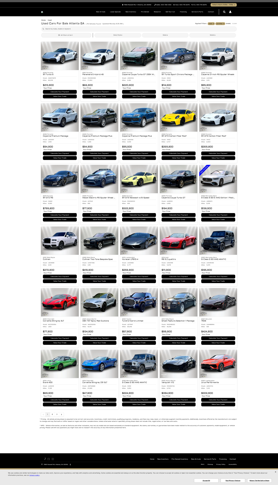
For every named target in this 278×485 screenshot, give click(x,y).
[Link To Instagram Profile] (52, 459)
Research (157, 12)
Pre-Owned (145, 12)
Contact (211, 12)
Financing (183, 12)
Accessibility (233, 464)
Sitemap (210, 464)
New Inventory (131, 12)
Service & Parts (197, 12)
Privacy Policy (220, 464)
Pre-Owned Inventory (180, 459)
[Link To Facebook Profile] (49, 459)
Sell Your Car (170, 12)
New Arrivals (100, 12)
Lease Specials (115, 12)
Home (152, 459)
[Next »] (61, 414)
